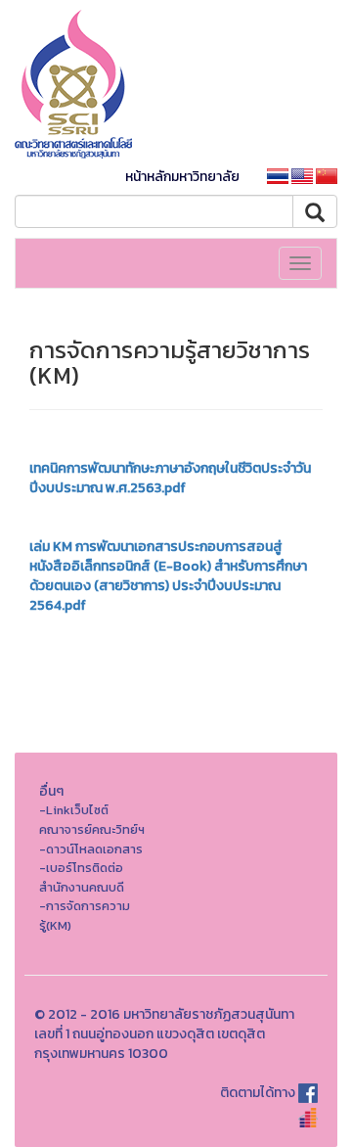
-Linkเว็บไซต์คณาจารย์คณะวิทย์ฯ (92, 820)
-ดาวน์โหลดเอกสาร (91, 849)
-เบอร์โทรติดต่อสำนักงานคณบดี (81, 877)
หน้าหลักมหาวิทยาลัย (182, 176)
